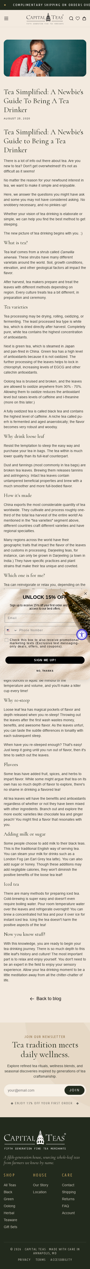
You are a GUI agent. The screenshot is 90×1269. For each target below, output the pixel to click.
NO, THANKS (45, 671)
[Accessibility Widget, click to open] (82, 634)
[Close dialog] (85, 593)
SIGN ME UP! (45, 659)
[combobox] (11, 630)
